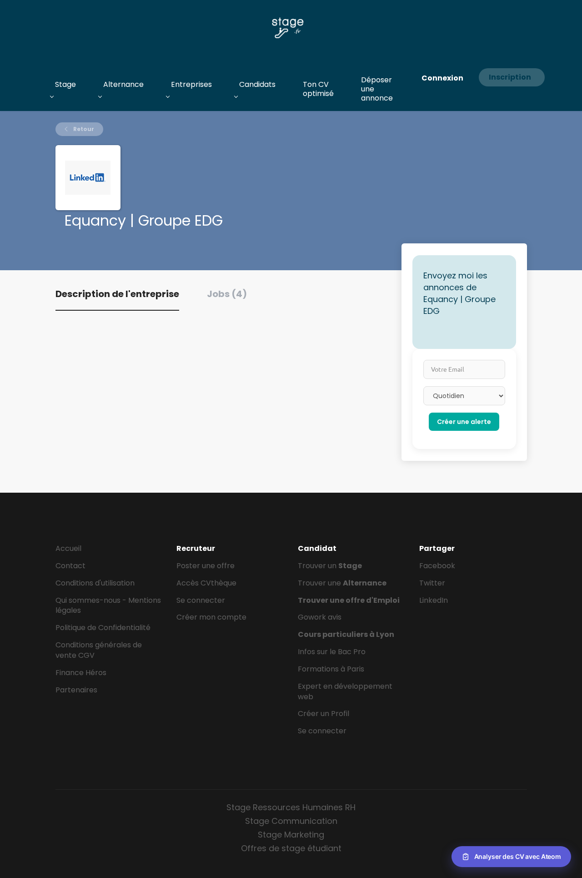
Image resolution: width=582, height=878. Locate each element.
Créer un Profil (323, 713)
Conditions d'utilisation (95, 583)
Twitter (432, 583)
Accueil (68, 548)
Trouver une (342, 583)
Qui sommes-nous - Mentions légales (108, 605)
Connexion (442, 78)
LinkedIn (433, 600)
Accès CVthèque (206, 583)
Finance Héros (80, 672)
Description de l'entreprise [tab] (117, 294)
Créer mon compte (211, 617)
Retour (83, 129)
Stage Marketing (291, 834)
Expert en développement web (345, 691)
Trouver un (330, 565)
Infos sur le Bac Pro (332, 651)
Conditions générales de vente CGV (98, 650)
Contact (70, 565)
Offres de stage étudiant (291, 848)
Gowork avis (319, 617)
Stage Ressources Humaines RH (291, 807)
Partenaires (76, 690)
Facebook (437, 565)
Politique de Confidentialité (103, 627)
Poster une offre (205, 565)
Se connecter (200, 600)
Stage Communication (291, 821)
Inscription (510, 77)
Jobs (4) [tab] (227, 294)
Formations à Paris (331, 669)
